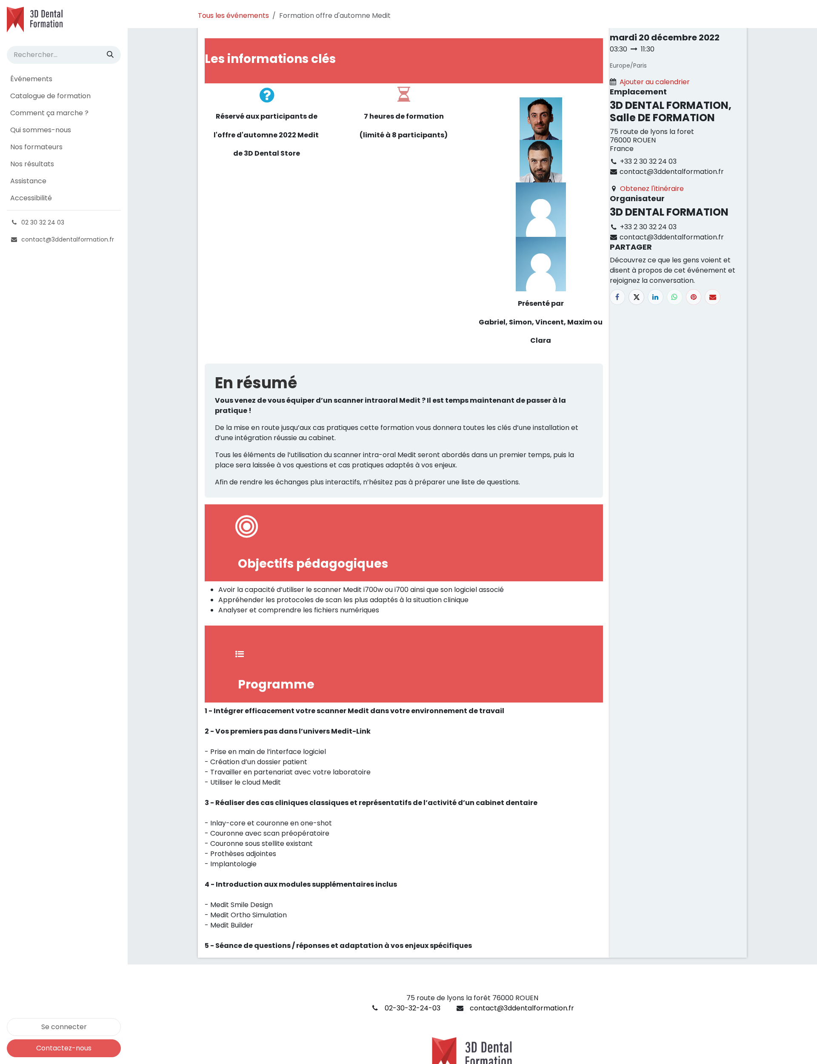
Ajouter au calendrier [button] (655, 82)
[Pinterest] (694, 297)
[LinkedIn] (655, 297)
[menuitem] (64, 79)
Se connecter (64, 1027)
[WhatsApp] (675, 297)
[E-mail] (712, 297)
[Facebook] (618, 297)
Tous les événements (233, 15)
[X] (636, 297)
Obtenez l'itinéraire (652, 188)
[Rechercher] (110, 55)
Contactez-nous (63, 1048)
